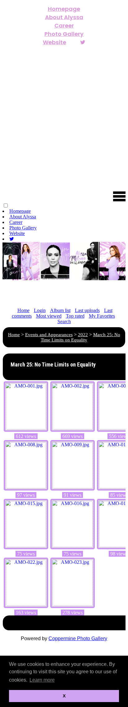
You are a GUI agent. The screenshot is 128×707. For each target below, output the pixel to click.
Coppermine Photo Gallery (77, 638)
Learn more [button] (42, 680)
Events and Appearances (49, 334)
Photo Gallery (64, 34)
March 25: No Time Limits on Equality (80, 337)
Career (64, 25)
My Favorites (102, 316)
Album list (60, 310)
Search (64, 321)
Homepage (64, 9)
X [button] (64, 695)
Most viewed (49, 316)
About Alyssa (64, 17)
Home (23, 310)
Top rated (75, 316)
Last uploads (87, 310)
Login (40, 310)
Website (54, 42)
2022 (83, 334)
